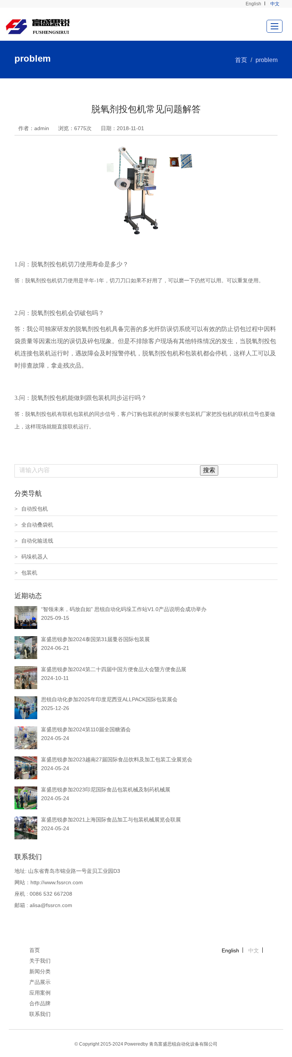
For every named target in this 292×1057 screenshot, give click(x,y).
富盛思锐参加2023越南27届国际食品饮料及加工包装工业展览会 (116, 759)
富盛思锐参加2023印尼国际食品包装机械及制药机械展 (105, 789)
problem (267, 60)
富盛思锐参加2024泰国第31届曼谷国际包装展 (95, 639)
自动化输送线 (33, 541)
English (253, 3)
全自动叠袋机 (33, 525)
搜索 (209, 470)
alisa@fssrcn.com (51, 905)
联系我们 (40, 1014)
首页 (241, 60)
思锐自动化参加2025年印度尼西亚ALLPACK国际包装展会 (109, 699)
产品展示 (40, 982)
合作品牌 (40, 1003)
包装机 (25, 573)
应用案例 (40, 993)
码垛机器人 (31, 557)
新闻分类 (40, 971)
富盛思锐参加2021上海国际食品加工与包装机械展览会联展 (111, 820)
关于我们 (40, 961)
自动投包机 (31, 509)
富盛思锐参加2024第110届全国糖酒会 (86, 729)
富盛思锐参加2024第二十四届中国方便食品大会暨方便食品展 (113, 669)
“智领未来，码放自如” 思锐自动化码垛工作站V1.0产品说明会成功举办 (123, 609)
